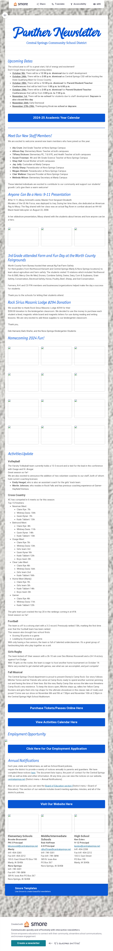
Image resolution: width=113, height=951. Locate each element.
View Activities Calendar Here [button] (56, 722)
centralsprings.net (16, 779)
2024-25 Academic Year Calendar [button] (56, 117)
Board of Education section (58, 786)
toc (5, 15)
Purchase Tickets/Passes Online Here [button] (56, 708)
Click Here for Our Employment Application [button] (56, 748)
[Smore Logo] (20, 4)
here (33, 772)
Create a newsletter (28, 943)
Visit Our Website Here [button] (57, 804)
